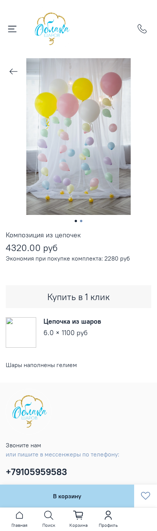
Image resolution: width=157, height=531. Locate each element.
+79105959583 (36, 471)
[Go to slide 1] (76, 221)
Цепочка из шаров (72, 321)
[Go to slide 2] (81, 221)
